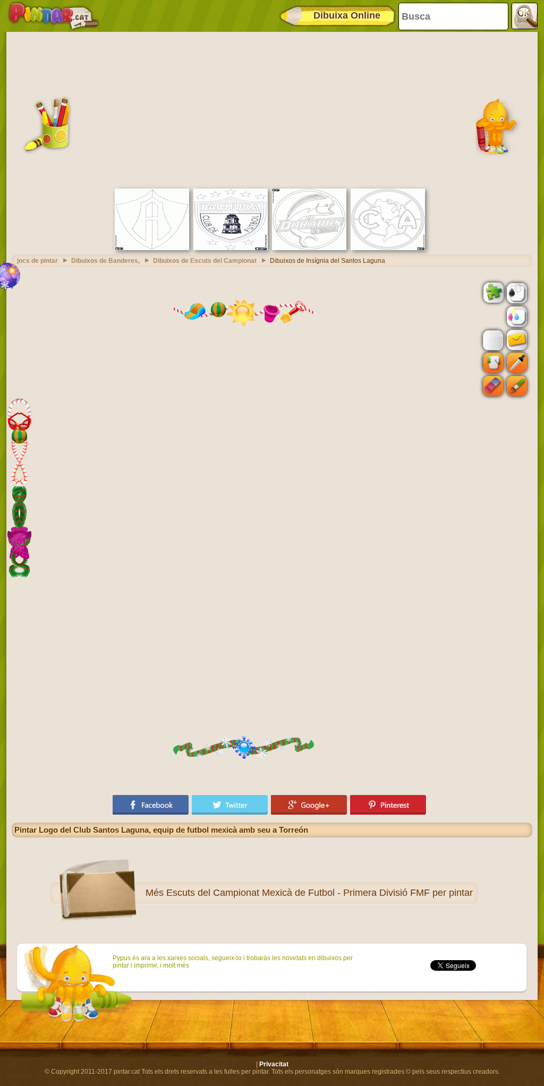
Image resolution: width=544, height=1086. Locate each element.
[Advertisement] (272, 109)
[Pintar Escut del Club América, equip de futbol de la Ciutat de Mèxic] (388, 248)
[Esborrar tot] (492, 316)
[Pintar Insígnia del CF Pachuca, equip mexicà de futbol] (230, 248)
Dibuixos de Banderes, (105, 260)
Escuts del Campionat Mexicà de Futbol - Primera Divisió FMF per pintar (319, 892)
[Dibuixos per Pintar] (53, 16)
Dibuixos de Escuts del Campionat (205, 260)
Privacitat (273, 1064)
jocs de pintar (37, 260)
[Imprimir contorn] (516, 292)
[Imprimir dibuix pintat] (516, 316)
